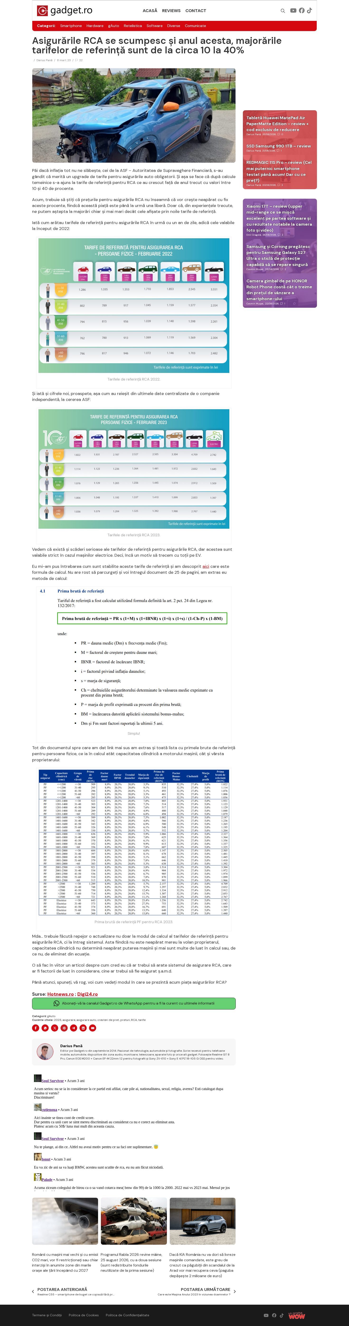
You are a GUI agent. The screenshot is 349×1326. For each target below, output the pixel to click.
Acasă (150, 11)
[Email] (92, 1028)
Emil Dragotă (253, 234)
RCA (134, 1020)
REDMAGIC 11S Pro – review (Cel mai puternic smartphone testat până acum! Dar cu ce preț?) (279, 171)
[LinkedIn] (83, 1028)
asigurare (68, 1020)
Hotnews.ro (60, 994)
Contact (195, 11)
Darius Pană (44, 60)
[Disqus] (134, 1132)
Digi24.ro (87, 994)
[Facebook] (35, 1028)
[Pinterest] (64, 1028)
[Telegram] (73, 1028)
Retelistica (133, 25)
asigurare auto (86, 1020)
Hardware (95, 25)
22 (81, 60)
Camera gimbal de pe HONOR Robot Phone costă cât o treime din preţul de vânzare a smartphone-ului (279, 290)
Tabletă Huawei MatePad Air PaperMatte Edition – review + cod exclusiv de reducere (277, 124)
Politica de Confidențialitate (127, 1315)
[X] (54, 1028)
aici (206, 566)
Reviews (171, 11)
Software (155, 25)
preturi (125, 1020)
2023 (57, 1020)
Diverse (173, 25)
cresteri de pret (108, 1020)
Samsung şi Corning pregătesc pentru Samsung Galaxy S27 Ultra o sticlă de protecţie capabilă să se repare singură (278, 255)
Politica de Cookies (84, 1315)
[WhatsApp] (45, 1028)
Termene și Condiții (47, 1315)
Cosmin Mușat (255, 269)
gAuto (113, 25)
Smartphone (71, 25)
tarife (142, 1020)
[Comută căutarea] (283, 11)
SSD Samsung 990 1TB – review (278, 146)
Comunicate (195, 25)
